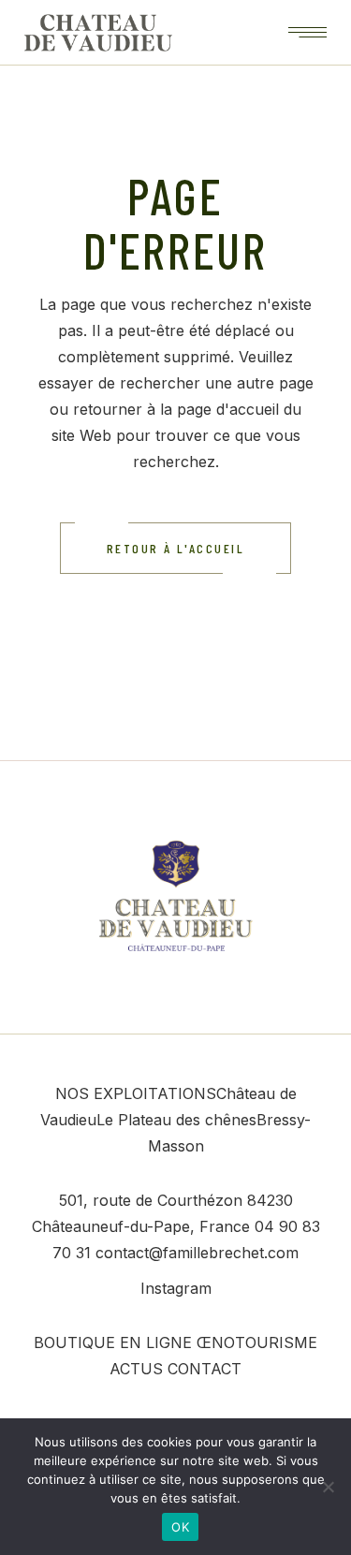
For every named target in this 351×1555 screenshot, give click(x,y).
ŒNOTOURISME (257, 1342)
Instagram (176, 1288)
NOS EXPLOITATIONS (135, 1093)
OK (180, 1526)
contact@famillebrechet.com (197, 1252)
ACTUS (136, 1368)
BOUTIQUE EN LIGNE (113, 1342)
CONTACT (204, 1368)
